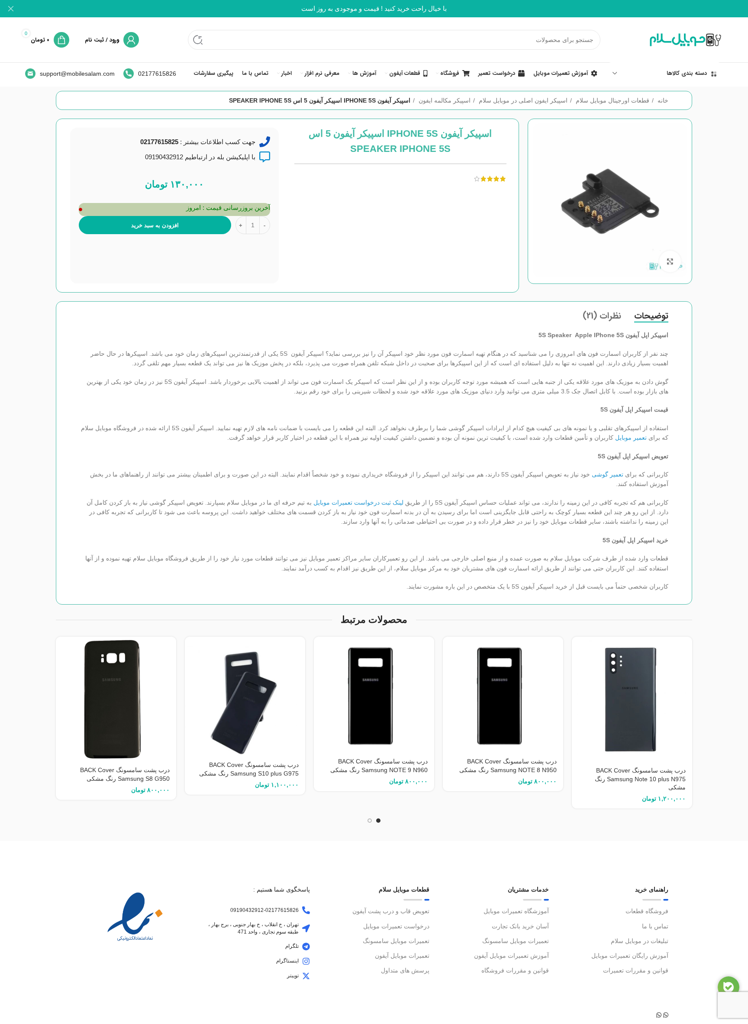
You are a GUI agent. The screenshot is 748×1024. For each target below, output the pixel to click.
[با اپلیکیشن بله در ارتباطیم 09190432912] (264, 156)
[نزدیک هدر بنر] (11, 8)
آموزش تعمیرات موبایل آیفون (511, 955)
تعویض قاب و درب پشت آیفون (390, 911)
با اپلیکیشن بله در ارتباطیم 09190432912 (200, 157)
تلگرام (292, 946)
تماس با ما (655, 926)
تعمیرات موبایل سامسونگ (515, 940)
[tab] (651, 316)
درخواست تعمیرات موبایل (396, 926)
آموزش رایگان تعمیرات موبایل (629, 955)
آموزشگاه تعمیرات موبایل (516, 911)
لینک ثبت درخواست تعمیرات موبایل (358, 502)
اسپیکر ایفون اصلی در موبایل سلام (522, 100)
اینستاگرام (287, 961)
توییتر (293, 975)
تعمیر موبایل (631, 437)
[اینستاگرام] (306, 961)
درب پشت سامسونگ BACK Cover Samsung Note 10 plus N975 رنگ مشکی (640, 779)
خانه (662, 100)
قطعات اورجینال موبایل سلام (611, 100)
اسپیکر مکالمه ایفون (444, 100)
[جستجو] (198, 40)
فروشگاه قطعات (646, 911)
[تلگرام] (306, 946)
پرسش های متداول (405, 970)
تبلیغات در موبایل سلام (639, 940)
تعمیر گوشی (607, 474)
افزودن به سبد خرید (155, 225)
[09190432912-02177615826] (306, 910)
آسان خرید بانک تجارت (520, 926)
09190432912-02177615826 (264, 910)
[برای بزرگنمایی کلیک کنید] (670, 261)
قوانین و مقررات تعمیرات (635, 970)
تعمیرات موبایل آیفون (402, 955)
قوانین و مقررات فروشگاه (515, 970)
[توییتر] (306, 976)
